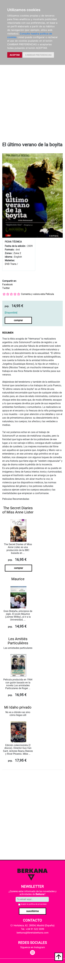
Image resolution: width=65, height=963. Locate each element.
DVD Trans (10, 264)
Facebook (7, 284)
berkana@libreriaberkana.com (33, 932)
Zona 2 (17, 253)
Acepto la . (34, 904)
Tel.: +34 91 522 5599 (32, 929)
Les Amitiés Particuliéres (18, 641)
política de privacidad (37, 904)
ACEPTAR (15, 55)
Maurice (17, 579)
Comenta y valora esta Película (37, 294)
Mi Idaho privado (17, 707)
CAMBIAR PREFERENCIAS (38, 55)
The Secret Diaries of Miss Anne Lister (17, 510)
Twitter (6, 288)
